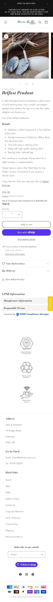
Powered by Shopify (34, 597)
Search (9, 479)
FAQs (8, 492)
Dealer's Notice (13, 498)
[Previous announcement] (5, 4)
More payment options (26, 239)
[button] (6, 22)
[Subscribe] (42, 554)
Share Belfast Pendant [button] (14, 279)
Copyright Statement (14, 511)
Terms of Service (13, 517)
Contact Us (10, 505)
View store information (15, 254)
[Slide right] (33, 84)
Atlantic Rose (22, 597)
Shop (8, 486)
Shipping (5, 196)
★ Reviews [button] (50, 304)
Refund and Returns (14, 536)
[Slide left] (20, 84)
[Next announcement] (48, 4)
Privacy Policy (12, 524)
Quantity (5, 209)
